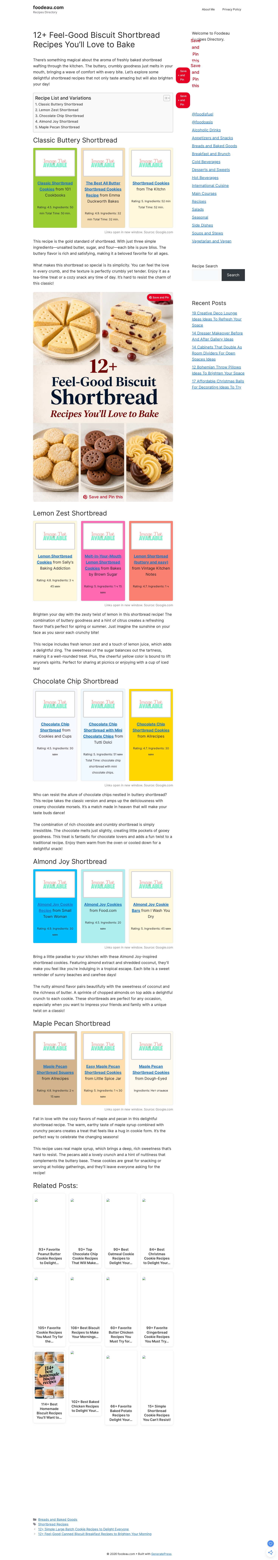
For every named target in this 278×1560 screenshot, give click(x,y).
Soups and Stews (207, 233)
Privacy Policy (231, 9)
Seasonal (200, 217)
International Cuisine (210, 185)
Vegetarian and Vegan (211, 241)
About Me (208, 9)
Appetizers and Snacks (212, 138)
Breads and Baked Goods (57, 1519)
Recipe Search (205, 266)
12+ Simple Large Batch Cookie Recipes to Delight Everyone (83, 1529)
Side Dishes (202, 225)
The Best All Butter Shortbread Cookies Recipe (103, 189)
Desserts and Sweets (211, 169)
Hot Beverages (205, 177)
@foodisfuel (202, 114)
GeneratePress (161, 1554)
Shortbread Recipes (53, 1524)
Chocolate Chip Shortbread (61, 116)
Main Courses (204, 193)
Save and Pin (161, 297)
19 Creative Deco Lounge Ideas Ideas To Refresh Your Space (217, 319)
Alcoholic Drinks (206, 130)
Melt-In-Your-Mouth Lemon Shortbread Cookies (103, 562)
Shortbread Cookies (151, 183)
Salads (198, 209)
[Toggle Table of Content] (165, 98)
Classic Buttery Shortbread (60, 104)
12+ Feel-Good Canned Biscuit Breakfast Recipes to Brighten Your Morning (94, 1534)
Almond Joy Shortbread (58, 121)
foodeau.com (48, 7)
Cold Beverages (206, 161)
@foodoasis (202, 122)
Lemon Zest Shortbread (58, 110)
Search (233, 275)
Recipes (199, 201)
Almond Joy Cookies (103, 904)
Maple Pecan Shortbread (59, 127)
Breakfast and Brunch (211, 154)
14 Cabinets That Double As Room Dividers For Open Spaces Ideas (217, 353)
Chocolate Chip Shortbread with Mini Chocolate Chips (102, 730)
